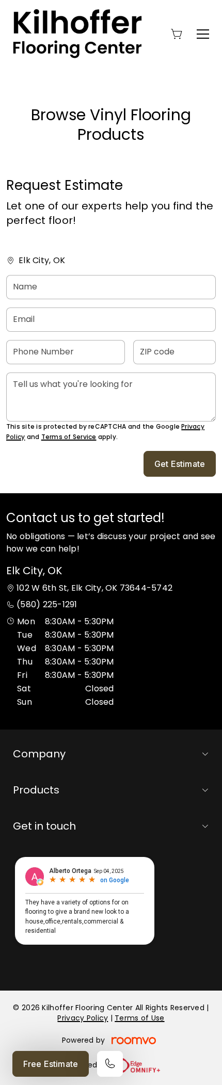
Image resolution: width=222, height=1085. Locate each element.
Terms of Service (69, 436)
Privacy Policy (82, 1018)
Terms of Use (139, 1018)
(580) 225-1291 (47, 604)
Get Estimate (179, 464)
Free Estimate (50, 1064)
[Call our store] (110, 1064)
